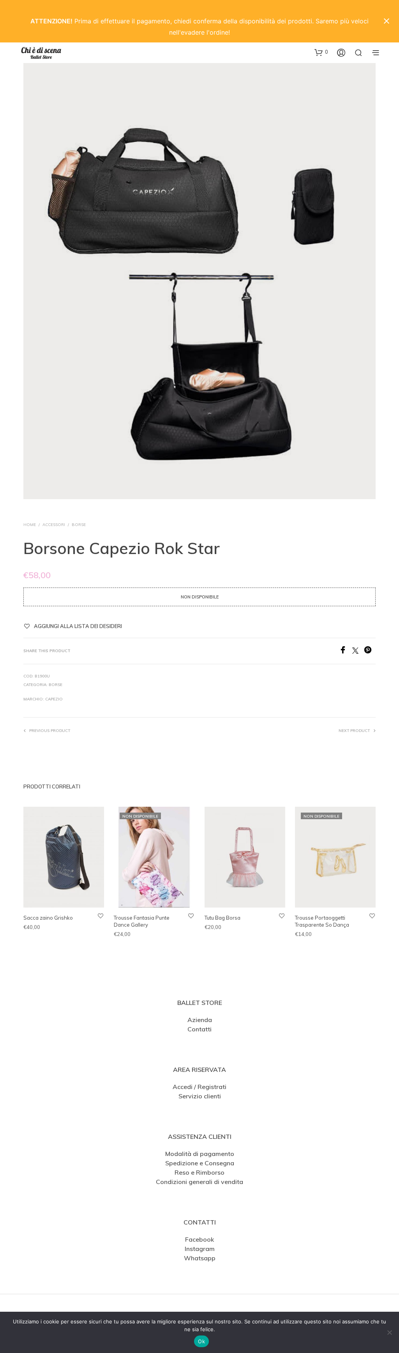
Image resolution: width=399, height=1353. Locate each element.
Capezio (54, 699)
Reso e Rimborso (199, 1172)
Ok (201, 1341)
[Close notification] (386, 21)
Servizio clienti (199, 1096)
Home (29, 524)
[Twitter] (358, 651)
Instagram (200, 1249)
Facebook (199, 1239)
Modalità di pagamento (199, 1154)
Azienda (199, 1020)
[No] (389, 1332)
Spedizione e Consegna (199, 1163)
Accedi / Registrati (199, 1087)
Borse (79, 524)
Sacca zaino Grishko (48, 918)
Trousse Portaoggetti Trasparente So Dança (322, 921)
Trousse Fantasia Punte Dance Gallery (141, 921)
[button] (321, 52)
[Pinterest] (370, 651)
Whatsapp (199, 1258)
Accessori (53, 524)
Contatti (199, 1029)
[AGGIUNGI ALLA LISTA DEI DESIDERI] (100, 916)
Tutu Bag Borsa (222, 918)
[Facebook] (345, 651)
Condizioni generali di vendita (199, 1182)
